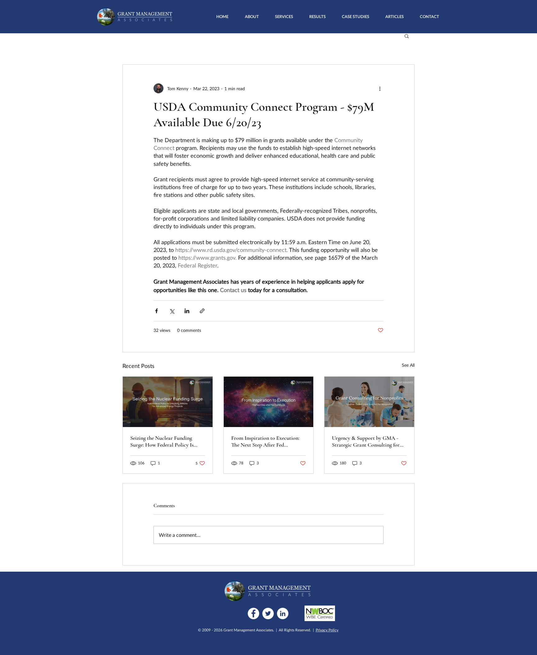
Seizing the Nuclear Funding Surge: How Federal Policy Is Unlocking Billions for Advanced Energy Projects (166, 441)
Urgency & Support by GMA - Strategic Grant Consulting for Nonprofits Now (366, 441)
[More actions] (379, 88)
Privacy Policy (327, 630)
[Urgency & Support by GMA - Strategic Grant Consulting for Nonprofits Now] (369, 402)
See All (408, 365)
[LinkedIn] (282, 613)
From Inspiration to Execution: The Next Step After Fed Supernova (265, 441)
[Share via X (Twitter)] (172, 311)
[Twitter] (268, 613)
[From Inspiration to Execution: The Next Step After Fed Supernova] (269, 402)
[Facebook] (253, 613)
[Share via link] (202, 311)
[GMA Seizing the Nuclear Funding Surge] (168, 402)
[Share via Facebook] (156, 311)
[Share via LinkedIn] (187, 311)
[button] (284, 16)
